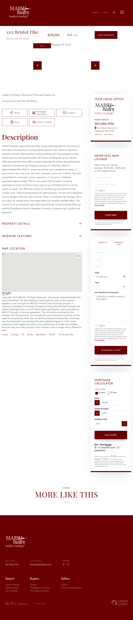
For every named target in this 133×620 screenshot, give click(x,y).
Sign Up (95, 13)
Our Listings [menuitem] (11, 590)
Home (5, 334)
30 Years (101, 392)
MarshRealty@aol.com (41, 564)
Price (97, 398)
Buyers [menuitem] (33, 584)
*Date (97, 272)
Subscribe (111, 215)
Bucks (30, 334)
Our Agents (108, 134)
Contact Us (99, 134)
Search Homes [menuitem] (12, 584)
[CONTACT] (106, 35)
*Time (97, 282)
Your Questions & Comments (106, 292)
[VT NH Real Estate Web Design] (119, 603)
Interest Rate (101, 419)
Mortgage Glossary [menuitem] (39, 590)
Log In (105, 13)
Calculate (111, 435)
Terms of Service (109, 360)
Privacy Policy (99, 205)
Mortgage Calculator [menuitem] (40, 587)
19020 (52, 334)
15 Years (113, 392)
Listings (15, 334)
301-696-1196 (104, 124)
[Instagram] (68, 564)
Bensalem (41, 334)
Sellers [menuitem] (64, 584)
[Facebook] (64, 564)
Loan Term (100, 389)
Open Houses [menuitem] (12, 587)
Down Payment (102, 409)
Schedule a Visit (118, 244)
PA (23, 334)
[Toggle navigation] (122, 12)
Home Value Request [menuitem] (71, 587)
